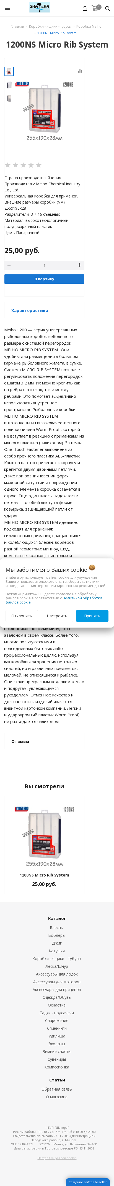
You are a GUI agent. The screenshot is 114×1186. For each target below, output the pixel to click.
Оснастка (57, 1005)
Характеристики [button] (29, 310)
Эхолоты (56, 1043)
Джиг (57, 943)
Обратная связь (57, 1089)
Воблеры (56, 935)
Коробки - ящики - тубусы (56, 958)
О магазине (57, 1096)
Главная (17, 26)
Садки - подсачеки (57, 1012)
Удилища (56, 1036)
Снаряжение (56, 1020)
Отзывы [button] (20, 741)
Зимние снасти (57, 1051)
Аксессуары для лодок (57, 974)
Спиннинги (57, 1028)
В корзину (44, 278)
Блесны (57, 927)
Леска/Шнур (57, 966)
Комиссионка (56, 1067)
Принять (92, 615)
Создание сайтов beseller (88, 1182)
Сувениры (57, 1059)
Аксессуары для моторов (57, 981)
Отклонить (21, 615)
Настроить (57, 615)
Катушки (57, 950)
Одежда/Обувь (57, 997)
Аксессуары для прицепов (57, 989)
